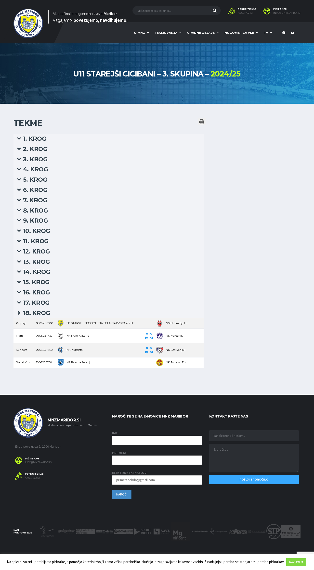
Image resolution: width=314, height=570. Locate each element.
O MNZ (139, 33)
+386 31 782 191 (245, 13)
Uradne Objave (201, 33)
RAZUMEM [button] (296, 562)
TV (266, 33)
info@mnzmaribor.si (287, 13)
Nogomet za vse (239, 33)
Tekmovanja (166, 33)
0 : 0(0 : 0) (149, 335)
